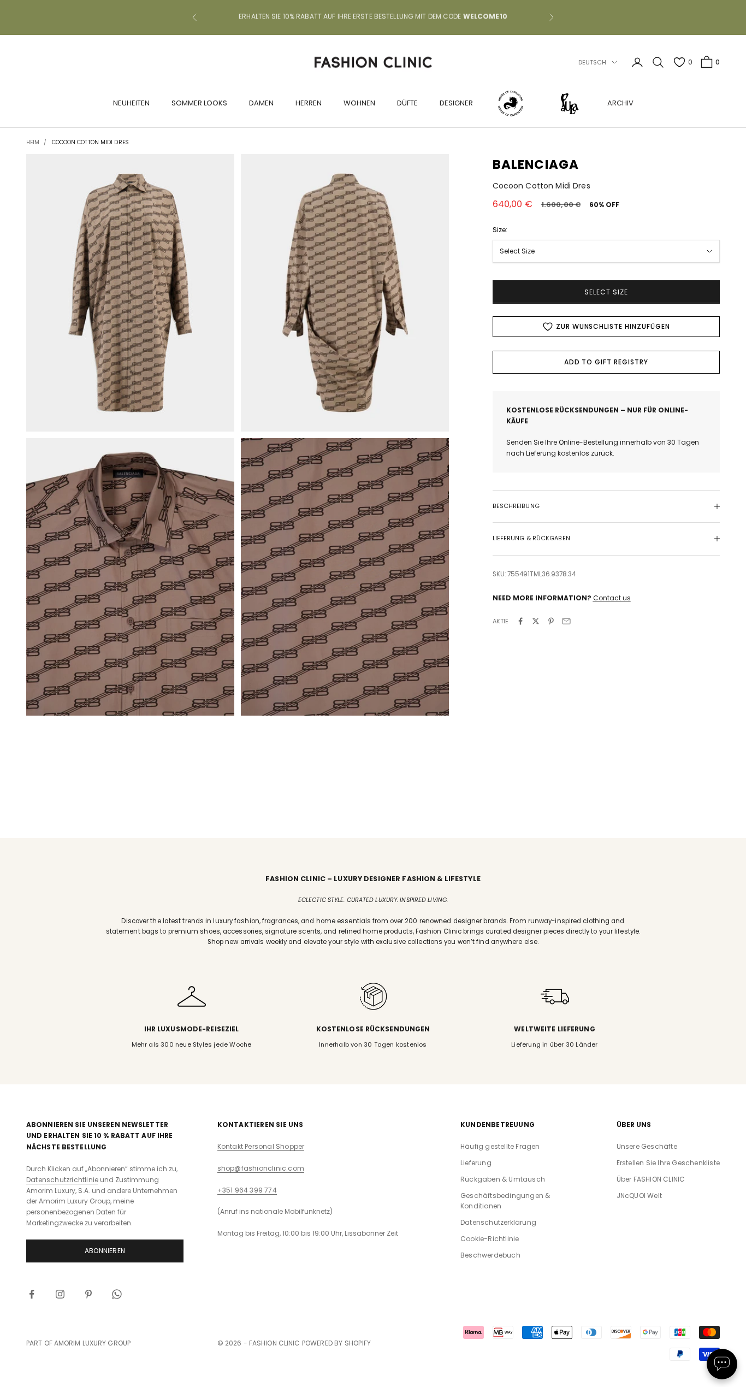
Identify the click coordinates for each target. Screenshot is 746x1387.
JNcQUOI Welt (639, 1195)
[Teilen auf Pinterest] (551, 621)
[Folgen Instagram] (60, 1294)
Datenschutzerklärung (498, 1222)
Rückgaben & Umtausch (502, 1179)
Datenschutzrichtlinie (62, 1179)
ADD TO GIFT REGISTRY (606, 362)
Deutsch (592, 62)
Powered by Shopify (336, 1343)
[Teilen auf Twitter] (535, 621)
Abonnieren (105, 1250)
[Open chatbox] (722, 1364)
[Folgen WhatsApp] (116, 1294)
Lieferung (476, 1162)
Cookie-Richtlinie (489, 1238)
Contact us (612, 598)
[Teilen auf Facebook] (520, 621)
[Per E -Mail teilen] (566, 621)
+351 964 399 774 (247, 1190)
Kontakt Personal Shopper (261, 1146)
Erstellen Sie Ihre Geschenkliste (668, 1162)
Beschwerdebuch (490, 1255)
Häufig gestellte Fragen (500, 1146)
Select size (606, 292)
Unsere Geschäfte (647, 1146)
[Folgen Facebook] (31, 1294)
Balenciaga (536, 164)
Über (651, 1179)
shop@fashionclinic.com (260, 1168)
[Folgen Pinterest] (88, 1294)
